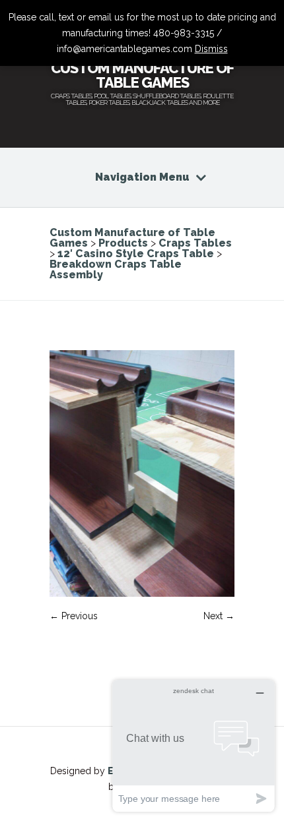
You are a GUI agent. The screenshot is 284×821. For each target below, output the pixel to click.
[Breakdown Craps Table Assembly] (142, 593)
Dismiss (211, 49)
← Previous (74, 616)
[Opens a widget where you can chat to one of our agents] (193, 745)
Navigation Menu (142, 177)
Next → (218, 616)
